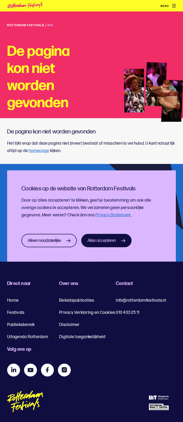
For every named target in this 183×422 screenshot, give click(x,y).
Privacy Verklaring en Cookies (87, 312)
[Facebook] (47, 370)
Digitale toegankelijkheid (82, 336)
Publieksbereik (21, 324)
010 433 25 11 (127, 312)
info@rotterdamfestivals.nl (141, 300)
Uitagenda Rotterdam (27, 336)
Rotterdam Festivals (26, 25)
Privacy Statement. (113, 214)
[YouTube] (30, 370)
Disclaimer (69, 324)
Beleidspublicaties (76, 300)
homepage (39, 150)
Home (13, 300)
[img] (36, 6)
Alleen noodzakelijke (44, 240)
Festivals (15, 312)
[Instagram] (64, 370)
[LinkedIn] (13, 370)
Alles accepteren (101, 240)
